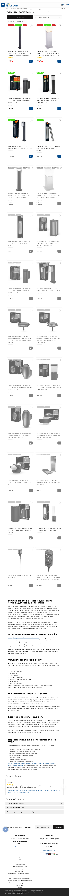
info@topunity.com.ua (49, 850)
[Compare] (31, 25)
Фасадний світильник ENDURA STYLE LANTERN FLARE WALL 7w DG (49, 529)
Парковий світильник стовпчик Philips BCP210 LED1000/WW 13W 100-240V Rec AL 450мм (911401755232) (49, 195)
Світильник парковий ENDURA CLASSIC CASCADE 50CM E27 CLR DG (49, 289)
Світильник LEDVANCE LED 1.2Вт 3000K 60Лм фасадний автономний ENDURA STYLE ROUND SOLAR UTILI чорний (20, 339)
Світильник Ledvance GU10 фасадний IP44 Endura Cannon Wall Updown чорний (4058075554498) (20, 435)
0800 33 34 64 (20, 844)
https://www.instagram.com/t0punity (46, 846)
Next (61, 787)
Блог (20, 859)
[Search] (31, 10)
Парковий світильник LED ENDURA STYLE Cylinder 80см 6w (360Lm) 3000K (48, 148)
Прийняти (58, 892)
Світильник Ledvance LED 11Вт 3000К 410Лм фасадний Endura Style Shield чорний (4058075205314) (48, 435)
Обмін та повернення (20, 866)
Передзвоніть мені (20, 846)
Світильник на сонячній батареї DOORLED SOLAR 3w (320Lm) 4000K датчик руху (48, 482)
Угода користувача (20, 869)
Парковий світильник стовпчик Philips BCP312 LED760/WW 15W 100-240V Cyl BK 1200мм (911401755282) (19, 53)
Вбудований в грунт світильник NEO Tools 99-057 (19, 576)
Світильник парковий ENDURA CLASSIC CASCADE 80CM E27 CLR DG (20, 147)
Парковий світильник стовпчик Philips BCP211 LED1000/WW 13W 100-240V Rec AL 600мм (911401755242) (48, 53)
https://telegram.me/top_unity (51, 846)
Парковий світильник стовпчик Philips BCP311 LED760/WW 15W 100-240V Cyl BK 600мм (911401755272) (19, 195)
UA (62, 8)
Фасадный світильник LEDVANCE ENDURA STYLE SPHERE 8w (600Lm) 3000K (19, 482)
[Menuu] (3, 5)
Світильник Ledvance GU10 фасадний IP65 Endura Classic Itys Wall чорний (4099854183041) (20, 290)
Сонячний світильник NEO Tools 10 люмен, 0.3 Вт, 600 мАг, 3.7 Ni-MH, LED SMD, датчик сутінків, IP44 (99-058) (49, 577)
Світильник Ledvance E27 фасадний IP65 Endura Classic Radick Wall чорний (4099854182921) (48, 243)
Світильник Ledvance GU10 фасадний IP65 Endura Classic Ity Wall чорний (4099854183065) (20, 100)
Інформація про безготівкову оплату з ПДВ (20, 873)
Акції (20, 876)
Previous (2, 787)
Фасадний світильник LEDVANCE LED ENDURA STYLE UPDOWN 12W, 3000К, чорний (20, 530)
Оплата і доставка (19, 864)
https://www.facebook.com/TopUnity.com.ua (49, 846)
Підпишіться (58, 827)
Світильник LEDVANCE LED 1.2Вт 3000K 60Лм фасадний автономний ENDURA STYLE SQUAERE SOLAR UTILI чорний (48, 339)
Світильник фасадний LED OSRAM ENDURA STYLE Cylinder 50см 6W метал (19, 243)
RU (64, 8)
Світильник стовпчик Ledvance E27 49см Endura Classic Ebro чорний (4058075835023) (48, 100)
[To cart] (31, 61)
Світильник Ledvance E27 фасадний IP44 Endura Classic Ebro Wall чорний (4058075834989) (49, 387)
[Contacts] (58, 5)
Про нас (20, 862)
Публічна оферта (20, 871)
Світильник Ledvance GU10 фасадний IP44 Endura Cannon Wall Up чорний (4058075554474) (20, 387)
